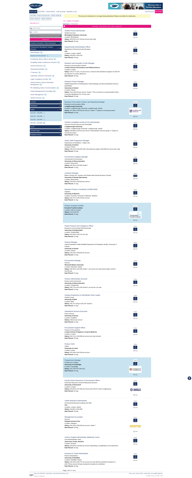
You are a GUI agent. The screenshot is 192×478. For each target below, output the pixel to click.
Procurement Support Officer (75, 328)
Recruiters (159, 11)
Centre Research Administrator (76, 401)
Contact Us (42, 476)
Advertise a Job (72, 11)
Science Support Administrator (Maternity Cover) (82, 437)
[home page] (36, 6)
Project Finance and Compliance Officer (79, 226)
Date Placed (66, 23)
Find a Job (33, 11)
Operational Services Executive (76, 311)
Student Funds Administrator (75, 31)
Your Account (149, 11)
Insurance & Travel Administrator (76, 453)
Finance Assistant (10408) (74, 206)
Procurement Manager (73, 260)
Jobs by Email (60, 11)
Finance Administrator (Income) (76, 279)
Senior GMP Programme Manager (77, 141)
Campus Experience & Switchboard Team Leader (82, 295)
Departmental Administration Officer (77, 47)
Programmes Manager (73, 360)
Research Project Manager (74, 81)
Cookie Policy (147, 473)
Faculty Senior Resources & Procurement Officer (82, 380)
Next (74, 470)
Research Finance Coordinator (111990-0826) (81, 189)
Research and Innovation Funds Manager (79, 63)
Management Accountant (74, 417)
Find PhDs (41, 11)
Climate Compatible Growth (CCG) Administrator (82, 122)
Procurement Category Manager (76, 157)
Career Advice (50, 11)
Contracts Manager (71, 173)
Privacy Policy (139, 473)
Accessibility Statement (156, 473)
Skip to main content (7, 1)
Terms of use (132, 473)
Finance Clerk (70, 344)
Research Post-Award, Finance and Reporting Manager (85, 102)
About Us (36, 476)
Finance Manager (71, 242)
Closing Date (74, 23)
